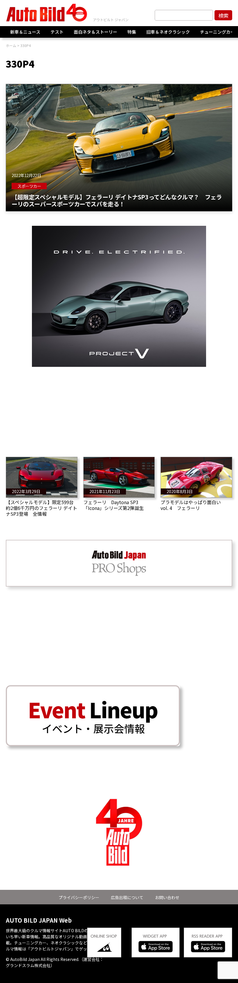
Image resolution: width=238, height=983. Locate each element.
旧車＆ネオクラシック (168, 32)
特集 (131, 32)
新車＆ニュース (25, 32)
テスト (57, 32)
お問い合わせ (167, 897)
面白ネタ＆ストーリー (95, 32)
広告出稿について (127, 897)
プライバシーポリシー (79, 897)
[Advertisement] (119, 407)
